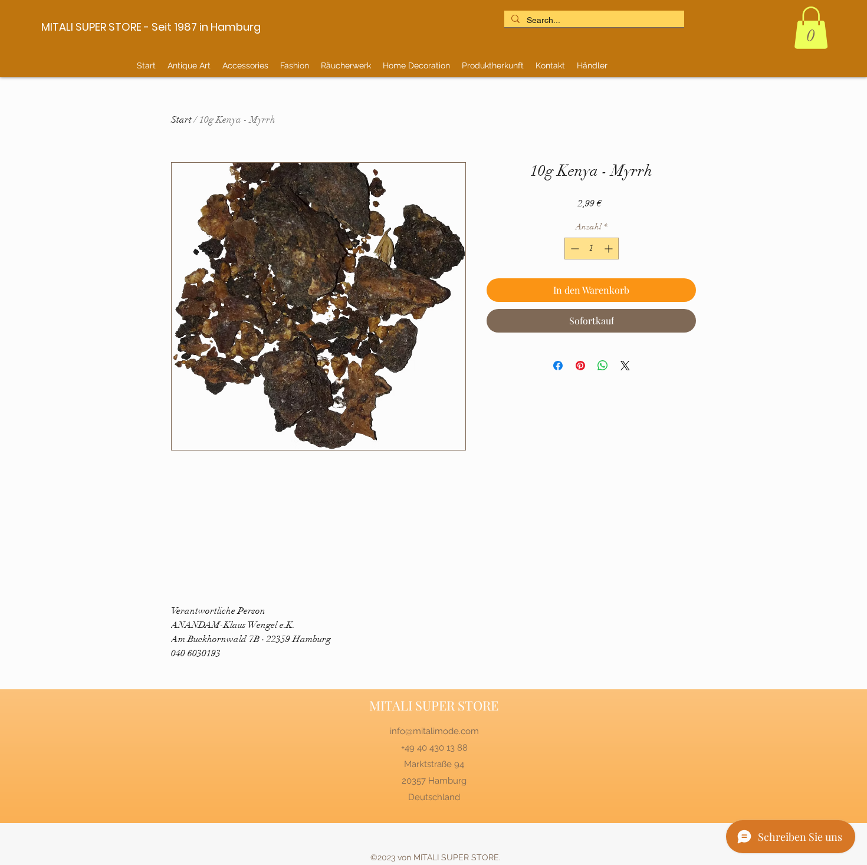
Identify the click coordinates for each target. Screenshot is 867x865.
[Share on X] (625, 366)
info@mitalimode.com (434, 731)
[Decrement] (573, 248)
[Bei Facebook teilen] (558, 366)
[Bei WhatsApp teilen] (603, 366)
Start (181, 120)
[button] (811, 27)
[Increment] (609, 248)
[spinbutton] (591, 248)
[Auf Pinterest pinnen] (580, 366)
